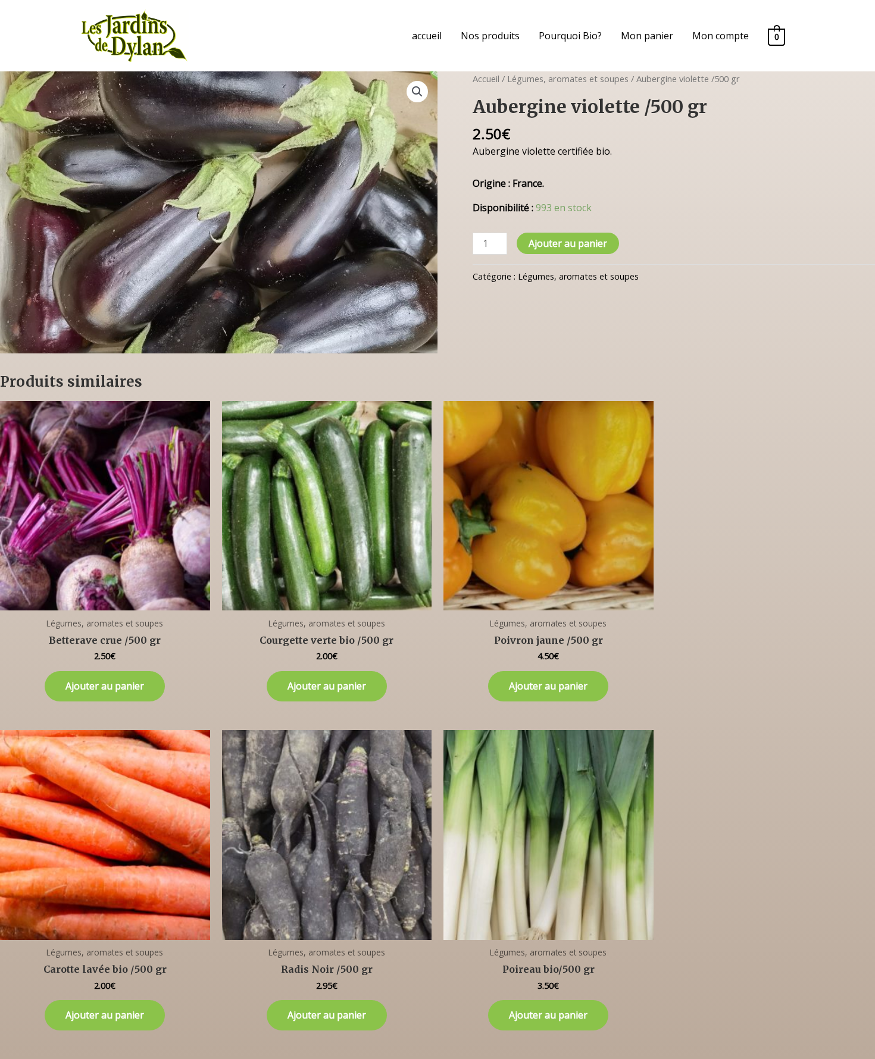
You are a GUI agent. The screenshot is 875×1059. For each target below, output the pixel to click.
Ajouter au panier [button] (104, 686)
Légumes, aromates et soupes (568, 78)
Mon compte (720, 35)
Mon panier (647, 35)
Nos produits (490, 35)
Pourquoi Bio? (570, 35)
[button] (417, 91)
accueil (427, 35)
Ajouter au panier (568, 243)
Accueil (486, 78)
